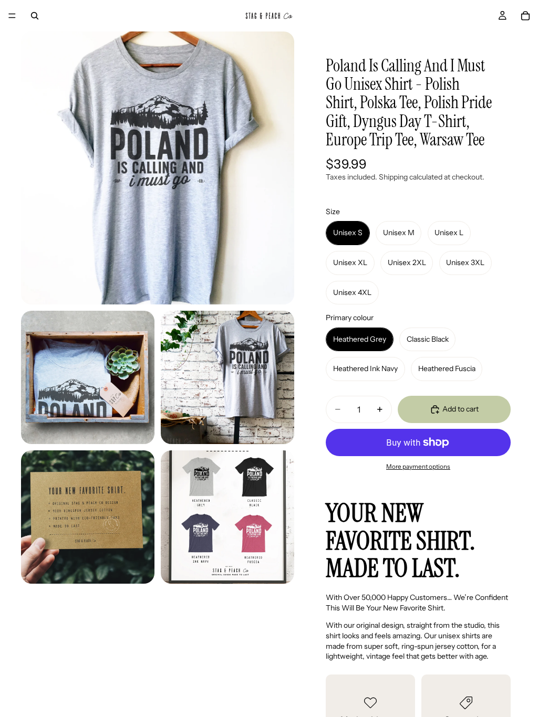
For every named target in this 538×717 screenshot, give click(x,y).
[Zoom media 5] (227, 517)
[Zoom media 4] (87, 517)
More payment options (418, 466)
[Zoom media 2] (87, 377)
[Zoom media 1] (157, 167)
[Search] (34, 15)
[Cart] (525, 15)
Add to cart (460, 409)
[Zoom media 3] (227, 377)
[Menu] (12, 16)
